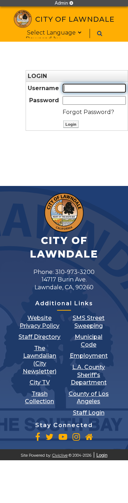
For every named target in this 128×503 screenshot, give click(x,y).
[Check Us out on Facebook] (37, 436)
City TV (40, 382)
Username (43, 88)
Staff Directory (39, 336)
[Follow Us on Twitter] (49, 436)
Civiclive (60, 455)
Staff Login (89, 412)
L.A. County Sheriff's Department (89, 375)
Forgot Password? (88, 112)
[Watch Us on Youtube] (63, 436)
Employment (89, 355)
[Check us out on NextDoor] (89, 436)
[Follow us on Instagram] (76, 436)
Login (101, 455)
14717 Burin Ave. (64, 283)
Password (44, 100)
